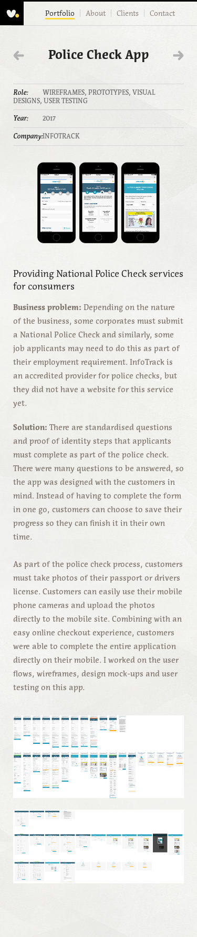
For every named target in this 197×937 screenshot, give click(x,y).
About (96, 13)
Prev (18, 56)
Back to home (12, 13)
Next (178, 56)
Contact (162, 13)
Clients (128, 13)
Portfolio (60, 13)
